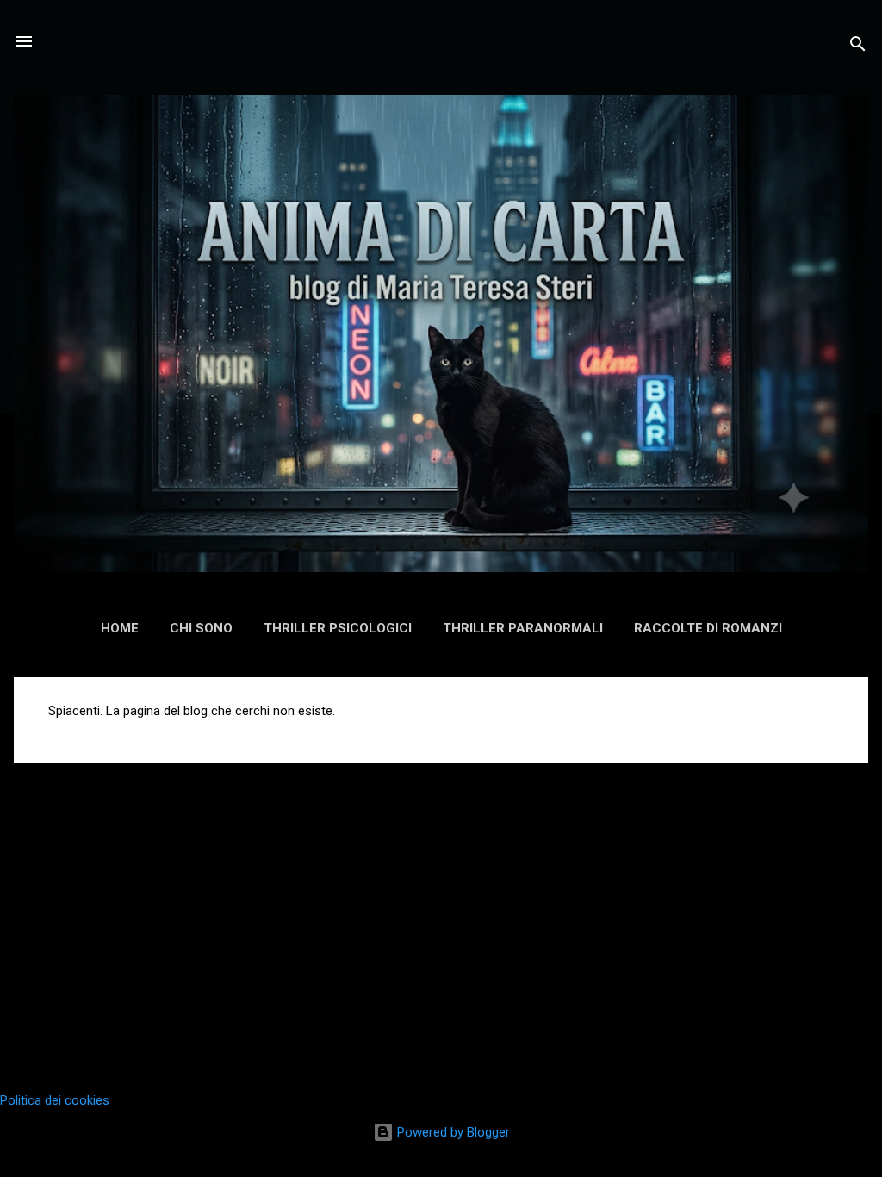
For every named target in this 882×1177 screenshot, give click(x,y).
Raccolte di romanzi (708, 628)
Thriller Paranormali (523, 628)
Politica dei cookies (54, 1100)
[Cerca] (858, 47)
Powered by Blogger (452, 1132)
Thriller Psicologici (338, 628)
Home (120, 628)
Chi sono (201, 628)
